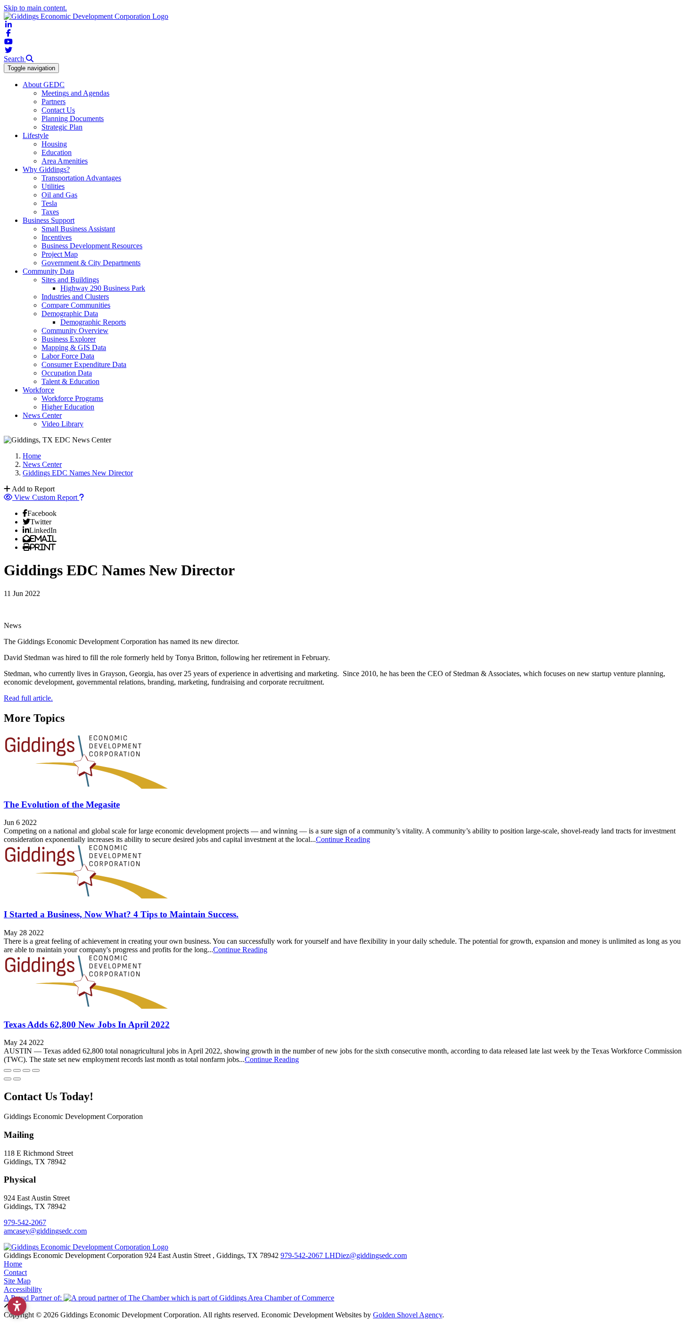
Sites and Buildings (70, 280)
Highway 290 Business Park (102, 288)
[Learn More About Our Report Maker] (81, 497)
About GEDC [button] (44, 85)
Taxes (50, 212)
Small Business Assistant (78, 229)
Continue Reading (343, 839)
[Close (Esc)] (7, 1070)
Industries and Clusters (75, 297)
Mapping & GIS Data (73, 347)
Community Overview (74, 331)
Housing (54, 144)
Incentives (56, 237)
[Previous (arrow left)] (7, 1079)
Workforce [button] (38, 390)
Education (56, 152)
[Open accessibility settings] (17, 1306)
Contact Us (58, 110)
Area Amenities (64, 161)
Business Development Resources (91, 246)
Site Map (17, 1281)
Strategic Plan (61, 127)
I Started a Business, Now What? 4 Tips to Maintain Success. (121, 914)
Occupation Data (66, 373)
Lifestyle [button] (36, 135)
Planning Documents (72, 118)
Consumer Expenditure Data (83, 364)
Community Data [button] (48, 271)
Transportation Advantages (81, 178)
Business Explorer (68, 339)
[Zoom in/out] (36, 1070)
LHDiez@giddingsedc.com (366, 1255)
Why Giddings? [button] (46, 169)
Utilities (53, 186)
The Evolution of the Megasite (62, 804)
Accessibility (23, 1289)
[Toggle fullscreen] (26, 1070)
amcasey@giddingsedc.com (45, 1231)
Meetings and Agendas (75, 93)
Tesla (49, 203)
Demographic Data (69, 314)
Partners (53, 102)
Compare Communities (75, 305)
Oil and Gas (59, 195)
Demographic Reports (93, 322)
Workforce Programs (72, 398)
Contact (15, 1272)
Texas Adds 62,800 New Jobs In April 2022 (87, 1024)
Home (13, 1264)
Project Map (59, 254)
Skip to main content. (35, 8)
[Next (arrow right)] (17, 1079)
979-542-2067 (25, 1222)
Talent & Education (70, 381)
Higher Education (67, 407)
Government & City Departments (90, 263)
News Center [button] (42, 415)
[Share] (17, 1070)
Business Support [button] (48, 220)
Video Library (62, 424)
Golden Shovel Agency (407, 1315)
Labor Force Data (67, 356)
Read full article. (28, 698)
